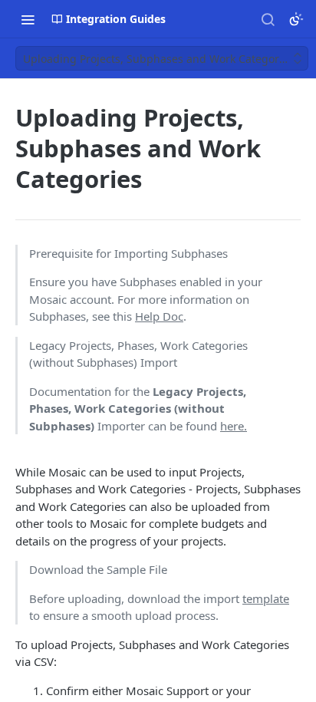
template (265, 598)
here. (233, 425)
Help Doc (159, 316)
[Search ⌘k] (267, 19)
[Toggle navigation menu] (27, 19)
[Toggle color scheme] (296, 19)
